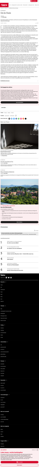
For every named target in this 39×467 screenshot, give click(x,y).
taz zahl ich (2, 349)
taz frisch (2, 385)
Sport (1, 294)
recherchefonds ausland (5, 351)
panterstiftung (3, 354)
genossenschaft (3, 347)
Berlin (1, 296)
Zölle (1, 308)
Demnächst (2, 397)
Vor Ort (2, 399)
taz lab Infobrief (3, 390)
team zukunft (3, 383)
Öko (1, 287)
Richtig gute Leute (4, 315)
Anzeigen (2, 436)
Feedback (2, 443)
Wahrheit (2, 301)
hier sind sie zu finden (32, 234)
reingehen (2, 375)
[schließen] (37, 450)
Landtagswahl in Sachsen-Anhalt (6, 311)
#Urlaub (12, 112)
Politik (2, 284)
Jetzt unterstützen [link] (19, 102)
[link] (10, 5)
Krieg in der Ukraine (4, 318)
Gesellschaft (3, 289)
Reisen (2, 429)
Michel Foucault (3, 320)
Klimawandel (3, 313)
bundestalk (2, 363)
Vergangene (3, 404)
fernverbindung (3, 366)
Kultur (2, 291)
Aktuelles (2, 327)
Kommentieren (7, 115)
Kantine (2, 431)
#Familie (5, 112)
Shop (1, 434)
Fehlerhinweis (12, 115)
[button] (37, 1)
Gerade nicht (34, 449)
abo (1, 344)
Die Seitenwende (3, 332)
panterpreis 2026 (3, 356)
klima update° (3, 368)
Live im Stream (3, 402)
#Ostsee (9, 112)
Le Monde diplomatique (4, 419)
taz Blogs (2, 414)
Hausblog (2, 330)
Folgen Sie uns (3, 277)
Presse (2, 337)
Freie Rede (2, 373)
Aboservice (2, 446)
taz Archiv (2, 421)
